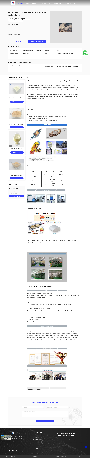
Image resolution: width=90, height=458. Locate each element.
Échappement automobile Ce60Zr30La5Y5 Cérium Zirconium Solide (16, 175)
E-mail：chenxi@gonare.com (16, 438)
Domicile (12, 3)
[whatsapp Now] (84, 55)
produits (15, 8)
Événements (68, 3)
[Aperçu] (13, 432)
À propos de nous (46, 3)
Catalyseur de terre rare (23, 8)
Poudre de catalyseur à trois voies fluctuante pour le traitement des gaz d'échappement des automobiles (16, 150)
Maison (11, 8)
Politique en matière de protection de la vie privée (16, 456)
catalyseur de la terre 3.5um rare (34, 389)
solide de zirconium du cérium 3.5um (41, 387)
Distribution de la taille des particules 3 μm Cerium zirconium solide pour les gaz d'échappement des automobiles (16, 124)
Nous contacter (58, 3)
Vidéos (27, 3)
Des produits (20, 3)
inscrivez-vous (78, 443)
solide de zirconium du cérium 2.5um (58, 387)
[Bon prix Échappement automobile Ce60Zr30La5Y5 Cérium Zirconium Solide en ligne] (16, 164)
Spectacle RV (35, 3)
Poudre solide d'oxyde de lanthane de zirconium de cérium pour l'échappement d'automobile (16, 99)
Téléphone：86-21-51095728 (16, 436)
